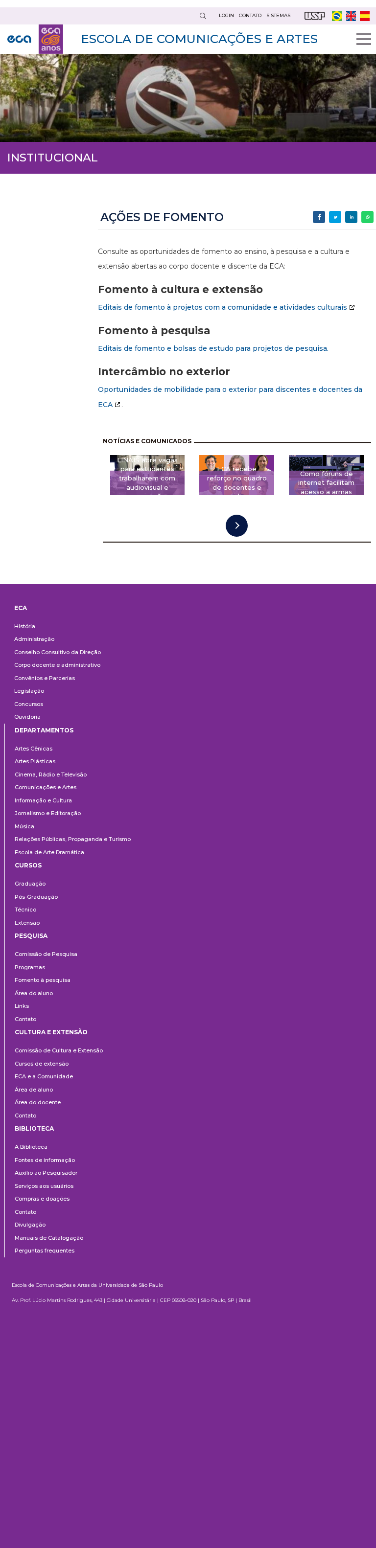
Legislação (29, 690)
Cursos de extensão (42, 1063)
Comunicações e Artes (45, 787)
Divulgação (30, 1224)
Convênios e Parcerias (44, 678)
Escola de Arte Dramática (49, 852)
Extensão (27, 922)
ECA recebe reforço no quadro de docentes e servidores (237, 483)
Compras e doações (42, 1198)
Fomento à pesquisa (42, 980)
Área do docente (38, 1102)
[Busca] (203, 16)
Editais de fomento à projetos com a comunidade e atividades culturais (222, 307)
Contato (25, 1019)
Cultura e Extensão (51, 1032)
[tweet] (335, 217)
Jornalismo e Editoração (48, 813)
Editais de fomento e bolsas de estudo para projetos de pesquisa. (213, 348)
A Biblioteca (31, 1146)
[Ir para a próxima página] (237, 526)
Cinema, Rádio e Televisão (51, 774)
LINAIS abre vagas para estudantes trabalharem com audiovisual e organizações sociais (147, 483)
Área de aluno (34, 1089)
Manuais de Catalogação (49, 1237)
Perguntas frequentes (44, 1250)
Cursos (28, 865)
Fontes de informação (45, 1160)
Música (24, 826)
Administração (34, 639)
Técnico (25, 909)
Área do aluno (34, 993)
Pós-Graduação (36, 896)
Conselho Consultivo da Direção (57, 652)
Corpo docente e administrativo (57, 664)
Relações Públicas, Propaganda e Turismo (73, 839)
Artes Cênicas (33, 748)
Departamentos (44, 730)
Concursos (28, 704)
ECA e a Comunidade (44, 1076)
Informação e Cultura (43, 800)
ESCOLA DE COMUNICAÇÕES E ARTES (199, 38)
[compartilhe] (319, 217)
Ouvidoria (27, 716)
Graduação (30, 883)
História (24, 626)
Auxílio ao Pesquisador (46, 1172)
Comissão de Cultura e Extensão (59, 1050)
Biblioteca (34, 1128)
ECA (20, 608)
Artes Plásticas (35, 761)
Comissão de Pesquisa (46, 954)
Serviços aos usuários (44, 1186)
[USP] (315, 16)
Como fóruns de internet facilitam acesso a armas (326, 483)
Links (22, 1005)
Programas (30, 967)
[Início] (35, 39)
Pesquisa (31, 935)
